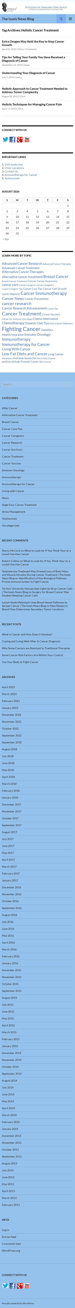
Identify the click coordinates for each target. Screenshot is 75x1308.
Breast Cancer (55, 276)
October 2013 (10, 1149)
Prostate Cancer (30, 361)
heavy (27, 64)
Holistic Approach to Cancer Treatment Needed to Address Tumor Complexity (35, 90)
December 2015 (11, 970)
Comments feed (11, 1243)
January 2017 (10, 880)
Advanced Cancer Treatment (21, 268)
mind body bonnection (24, 358)
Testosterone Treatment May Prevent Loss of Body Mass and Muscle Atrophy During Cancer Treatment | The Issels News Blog (36, 575)
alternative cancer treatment (22, 277)
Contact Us (11, 171)
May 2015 (8, 1018)
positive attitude (11, 361)
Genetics (47, 330)
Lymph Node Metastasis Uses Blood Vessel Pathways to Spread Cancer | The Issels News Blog (34, 604)
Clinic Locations (14, 167)
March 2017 (9, 866)
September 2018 (12, 742)
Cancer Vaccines (51, 314)
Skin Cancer (45, 361)
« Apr (6, 239)
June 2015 (8, 1011)
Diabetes (31, 323)
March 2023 (9, 694)
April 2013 (8, 1191)
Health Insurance (13, 334)
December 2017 (11, 804)
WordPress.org (11, 1250)
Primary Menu (70, 18)
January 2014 (10, 1128)
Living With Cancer (16, 349)
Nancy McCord (11, 550)
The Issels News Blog (18, 19)
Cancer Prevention (36, 298)
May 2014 (8, 1101)
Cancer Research (12, 442)
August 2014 (9, 1080)
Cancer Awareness (47, 281)
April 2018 (8, 776)
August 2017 (9, 832)
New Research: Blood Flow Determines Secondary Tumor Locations (35, 607)
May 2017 (8, 852)
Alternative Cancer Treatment (20, 415)
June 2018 (8, 763)
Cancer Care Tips (32, 288)
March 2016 (9, 949)
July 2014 (7, 1087)
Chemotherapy (13, 323)
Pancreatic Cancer (46, 358)
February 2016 (11, 956)
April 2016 (8, 942)
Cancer (32, 281)
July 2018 (7, 756)
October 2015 (10, 984)
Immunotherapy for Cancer (21, 174)
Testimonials (12, 178)
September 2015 (12, 990)
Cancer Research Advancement (24, 308)
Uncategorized (10, 525)
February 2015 (11, 1039)
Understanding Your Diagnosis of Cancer (28, 73)
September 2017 (12, 825)
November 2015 (11, 977)
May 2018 (8, 770)
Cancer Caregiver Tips (12, 289)
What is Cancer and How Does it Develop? (27, 634)
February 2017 (11, 873)
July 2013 (7, 1170)
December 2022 (11, 714)
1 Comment (31, 49)
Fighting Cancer (21, 328)
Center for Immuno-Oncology (17, 319)
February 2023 (11, 701)
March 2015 (9, 1032)
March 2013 (9, 1197)
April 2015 (8, 1025)
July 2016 (7, 921)
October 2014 (10, 1066)
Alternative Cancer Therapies (23, 272)
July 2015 (7, 1004)
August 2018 (9, 749)
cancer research (16, 303)
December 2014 (11, 1053)
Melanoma (7, 358)
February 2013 (11, 1204)
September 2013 (12, 1156)
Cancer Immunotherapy (44, 293)
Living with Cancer (13, 491)
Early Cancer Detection (61, 323)
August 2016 (9, 914)
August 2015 (9, 997)
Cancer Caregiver (27, 285)
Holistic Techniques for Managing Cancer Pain (32, 104)
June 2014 (8, 1094)
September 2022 (12, 735)
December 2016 (11, 887)
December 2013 (11, 1135)
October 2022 (10, 728)
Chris (20, 49)
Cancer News (13, 298)
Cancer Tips (52, 308)
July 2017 (7, 839)
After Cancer (10, 408)
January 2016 (10, 963)
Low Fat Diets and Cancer (24, 353)
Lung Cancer (56, 354)
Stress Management (13, 511)
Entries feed (9, 1236)
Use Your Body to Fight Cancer (20, 662)
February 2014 (11, 1122)
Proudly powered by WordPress (18, 1303)
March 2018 (9, 783)
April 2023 (8, 687)
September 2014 (12, 1073)
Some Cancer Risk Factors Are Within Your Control (32, 655)
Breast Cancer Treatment (14, 281)
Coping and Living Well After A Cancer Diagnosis (31, 641)
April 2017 (8, 859)
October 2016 (10, 901)
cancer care (10, 285)
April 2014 (8, 1108)
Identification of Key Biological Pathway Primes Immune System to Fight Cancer (34, 580)
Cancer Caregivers (13, 435)
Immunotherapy (16, 339)
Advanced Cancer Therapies (57, 264)
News (5, 497)
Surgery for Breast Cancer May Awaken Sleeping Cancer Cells (35, 593)
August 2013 (9, 1163)
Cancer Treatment (21, 313)
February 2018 (11, 790)
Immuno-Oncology (37, 334)
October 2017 (10, 818)
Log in (5, 1229)
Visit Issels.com (14, 164)
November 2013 (11, 1142)
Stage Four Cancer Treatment (19, 504)
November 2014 (11, 1059)
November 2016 (11, 894)
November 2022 (11, 721)
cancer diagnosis (11, 294)
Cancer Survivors (12, 449)
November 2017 (11, 811)
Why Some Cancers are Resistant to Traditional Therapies (36, 648)
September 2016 (12, 908)
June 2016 (8, 928)
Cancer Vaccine (11, 463)
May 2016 (8, 935)
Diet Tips (43, 323)
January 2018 (10, 797)
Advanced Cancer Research (22, 263)
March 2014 (9, 1115)
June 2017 (8, 845)
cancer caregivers (45, 285)
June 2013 (8, 1177)
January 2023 (10, 707)
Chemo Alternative (45, 318)
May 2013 (8, 1184)
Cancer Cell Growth (55, 288)
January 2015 (10, 1046)
